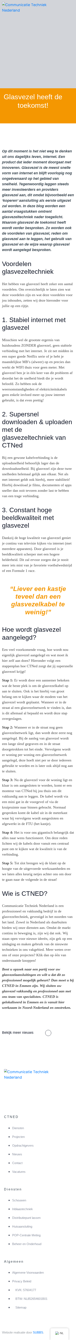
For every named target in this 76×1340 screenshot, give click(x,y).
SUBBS (38, 1332)
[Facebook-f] (9, 1099)
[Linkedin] (21, 1099)
